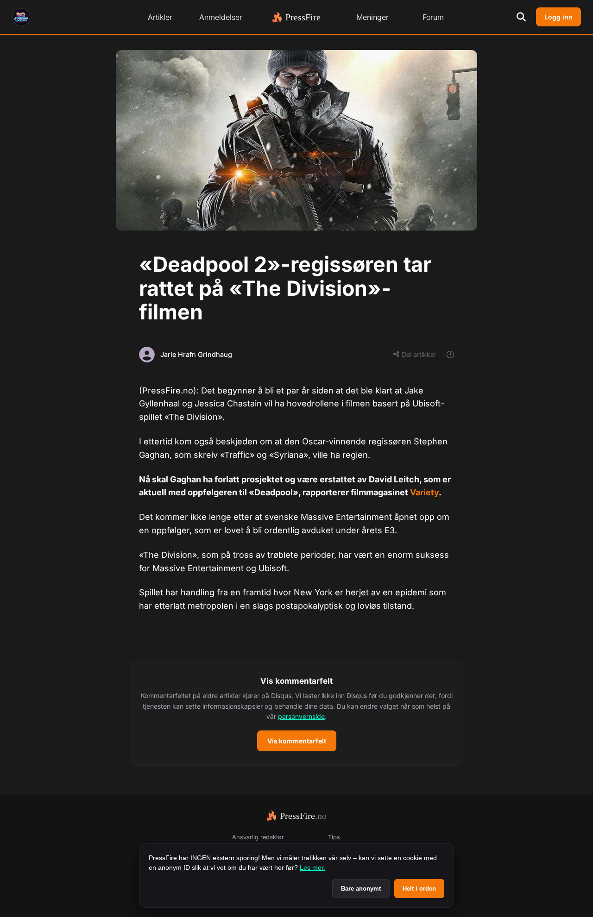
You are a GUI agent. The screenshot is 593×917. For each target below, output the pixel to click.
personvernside (301, 716)
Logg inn (558, 17)
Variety (424, 492)
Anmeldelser (220, 17)
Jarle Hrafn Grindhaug (196, 354)
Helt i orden (419, 888)
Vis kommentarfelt (296, 741)
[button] (296, 713)
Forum (433, 17)
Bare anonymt (361, 888)
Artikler (160, 17)
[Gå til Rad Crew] (21, 17)
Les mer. (312, 867)
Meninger (372, 17)
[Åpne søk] (521, 17)
